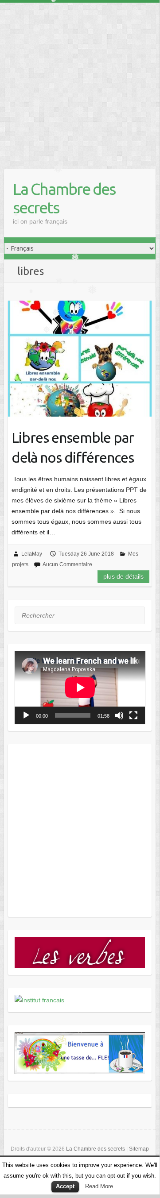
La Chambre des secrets (64, 198)
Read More (99, 1186)
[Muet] (119, 715)
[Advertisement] (80, 82)
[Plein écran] (133, 715)
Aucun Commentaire (67, 564)
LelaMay (31, 554)
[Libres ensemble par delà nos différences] (80, 359)
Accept (65, 1186)
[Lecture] (26, 715)
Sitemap (139, 1149)
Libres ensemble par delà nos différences (73, 447)
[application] (80, 687)
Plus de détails (123, 576)
